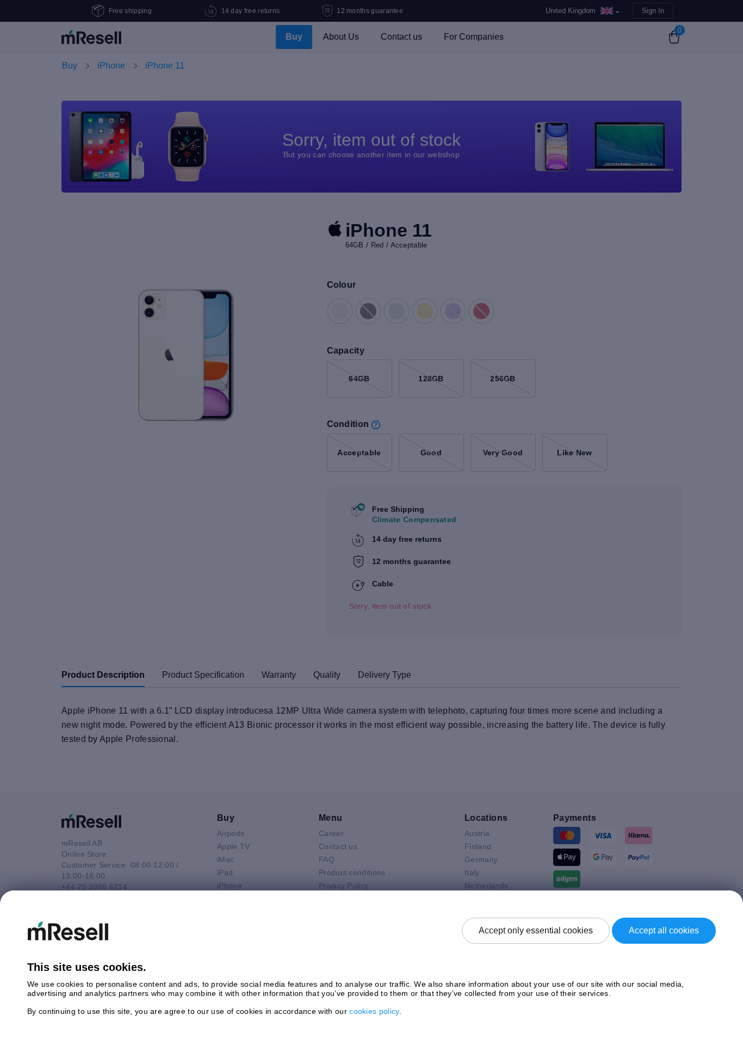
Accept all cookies (664, 930)
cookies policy (374, 1011)
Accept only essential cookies (536, 930)
